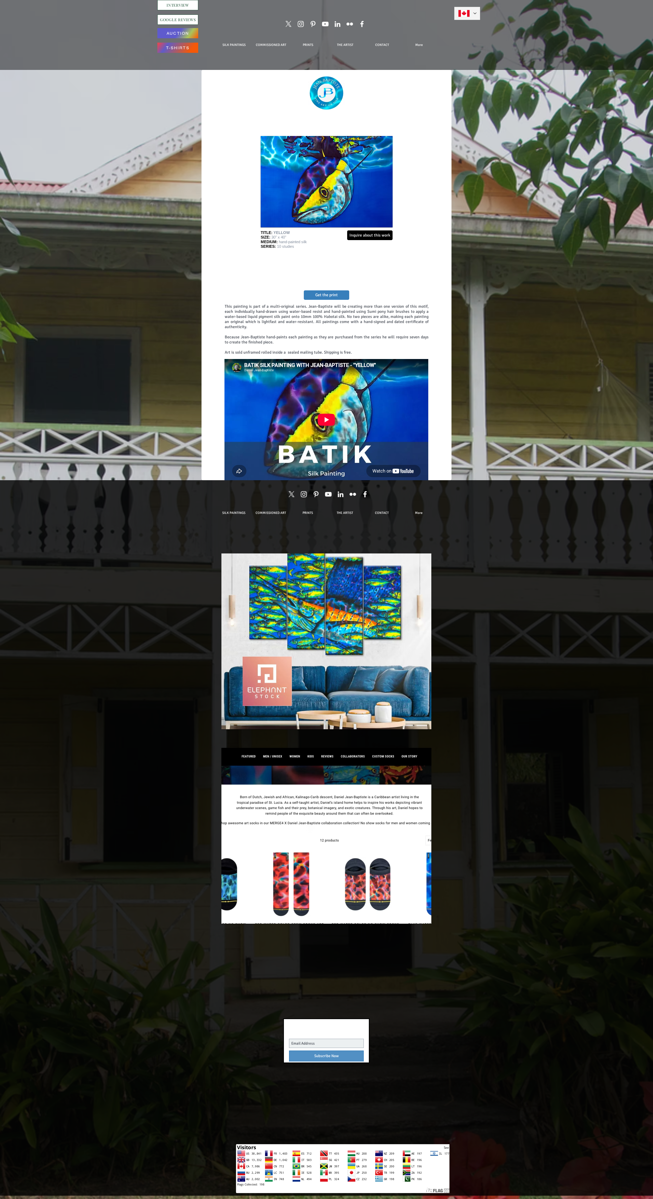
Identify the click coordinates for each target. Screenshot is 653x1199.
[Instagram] (301, 24)
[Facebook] (362, 24)
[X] (288, 24)
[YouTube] (325, 24)
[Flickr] (350, 24)
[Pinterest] (313, 24)
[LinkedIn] (337, 24)
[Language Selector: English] (467, 13)
